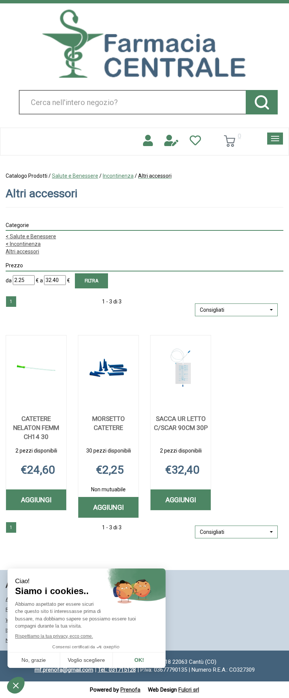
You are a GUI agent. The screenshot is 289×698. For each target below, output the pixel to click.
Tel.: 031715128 (117, 669)
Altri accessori (22, 251)
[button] (236, 309)
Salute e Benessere (75, 176)
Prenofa (130, 689)
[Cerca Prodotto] (262, 102)
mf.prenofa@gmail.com (64, 669)
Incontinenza (118, 176)
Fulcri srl (188, 689)
